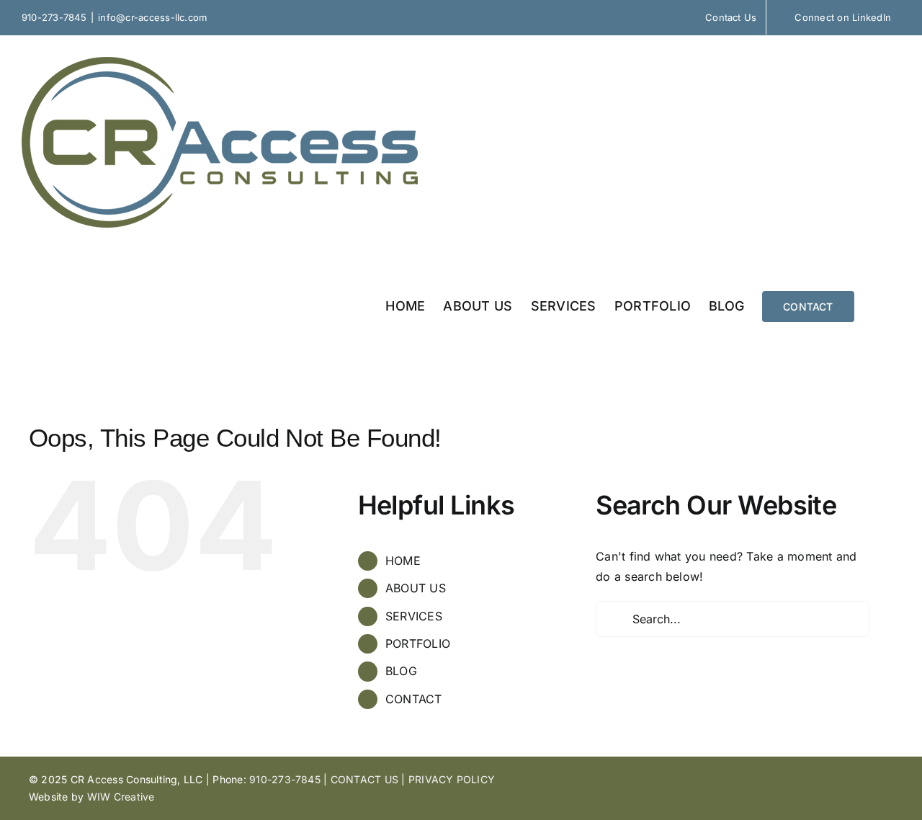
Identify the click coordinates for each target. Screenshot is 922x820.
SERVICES (413, 616)
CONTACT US (364, 779)
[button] (877, 305)
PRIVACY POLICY (451, 779)
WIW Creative (121, 796)
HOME (403, 560)
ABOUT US (415, 588)
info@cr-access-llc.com (152, 17)
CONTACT (413, 699)
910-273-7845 (54, 17)
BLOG (401, 671)
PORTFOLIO (417, 643)
